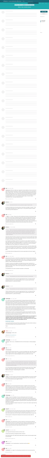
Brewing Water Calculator (10, 321)
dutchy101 (8, 421)
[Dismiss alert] (30, 456)
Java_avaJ (8, 190)
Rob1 (8, 276)
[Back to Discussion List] (1, 1)
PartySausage (9, 332)
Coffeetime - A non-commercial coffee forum (12, 1)
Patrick (8, 341)
